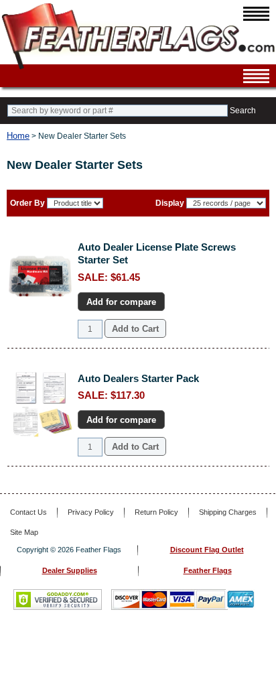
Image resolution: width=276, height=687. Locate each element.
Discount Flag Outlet (207, 550)
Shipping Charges (228, 512)
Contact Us (28, 512)
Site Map (24, 532)
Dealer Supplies (69, 570)
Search (243, 110)
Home (18, 136)
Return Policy (156, 512)
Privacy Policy (91, 512)
